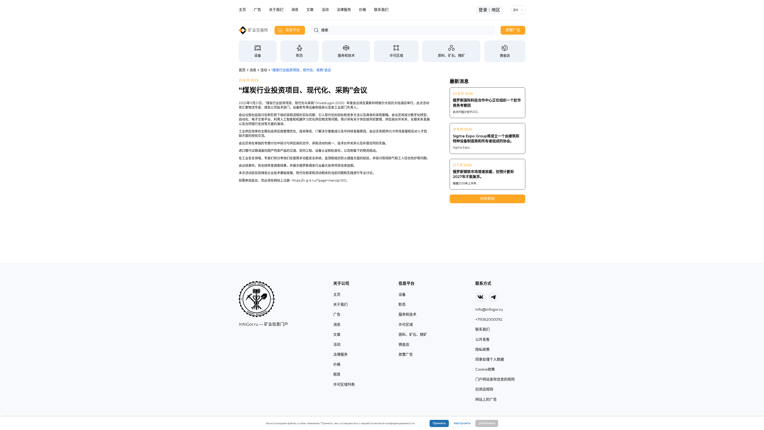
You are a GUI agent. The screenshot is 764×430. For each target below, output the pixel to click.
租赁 (336, 374)
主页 (242, 10)
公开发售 (482, 339)
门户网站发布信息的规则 (495, 379)
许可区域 (396, 56)
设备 (257, 56)
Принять (439, 423)
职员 (299, 56)
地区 (495, 10)
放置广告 (513, 30)
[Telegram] (493, 297)
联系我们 (381, 10)
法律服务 (344, 10)
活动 (325, 10)
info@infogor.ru (489, 309)
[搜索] (316, 30)
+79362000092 (488, 319)
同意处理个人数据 (489, 359)
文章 (310, 10)
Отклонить (486, 423)
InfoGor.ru (248, 324)
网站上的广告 (486, 399)
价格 (362, 10)
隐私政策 (482, 349)
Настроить (462, 423)
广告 (257, 10)
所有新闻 (487, 198)
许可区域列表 (344, 384)
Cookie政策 (485, 369)
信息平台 (293, 30)
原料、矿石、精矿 (451, 56)
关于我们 (276, 10)
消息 (294, 10)
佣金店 (505, 56)
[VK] (480, 297)
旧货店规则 (484, 389)
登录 (482, 10)
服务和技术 (346, 56)
